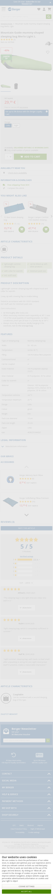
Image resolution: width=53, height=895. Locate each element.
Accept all (26, 891)
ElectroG (31, 825)
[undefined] (35, 479)
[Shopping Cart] (49, 9)
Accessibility (20, 832)
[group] (6, 86)
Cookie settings (33, 832)
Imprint (40, 825)
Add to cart (32, 156)
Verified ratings (26, 556)
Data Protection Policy (19, 829)
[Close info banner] (50, 2)
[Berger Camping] (21, 9)
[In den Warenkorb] (22, 229)
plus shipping (24, 107)
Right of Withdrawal (38, 829)
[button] (26, 479)
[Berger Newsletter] (48, 740)
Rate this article (26, 528)
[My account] (44, 9)
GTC (14, 825)
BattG (22, 825)
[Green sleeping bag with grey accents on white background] (26, 63)
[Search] (48, 16)
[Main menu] (4, 9)
